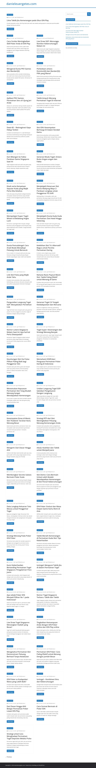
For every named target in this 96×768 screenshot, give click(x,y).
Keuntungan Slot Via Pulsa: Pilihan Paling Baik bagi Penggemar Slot (18, 361)
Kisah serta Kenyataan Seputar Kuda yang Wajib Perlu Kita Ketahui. (17, 188)
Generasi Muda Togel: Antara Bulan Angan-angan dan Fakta (49, 159)
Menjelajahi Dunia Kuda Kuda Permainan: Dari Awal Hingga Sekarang (49, 218)
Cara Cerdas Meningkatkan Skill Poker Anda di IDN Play (18, 42)
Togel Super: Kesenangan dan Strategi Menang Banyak (49, 330)
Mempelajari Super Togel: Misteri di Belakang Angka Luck (18, 218)
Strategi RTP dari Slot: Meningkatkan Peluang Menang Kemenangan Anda (48, 420)
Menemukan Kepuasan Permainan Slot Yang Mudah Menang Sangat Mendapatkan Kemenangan (19, 392)
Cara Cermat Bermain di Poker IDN (47, 707)
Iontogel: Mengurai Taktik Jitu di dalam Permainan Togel (49, 566)
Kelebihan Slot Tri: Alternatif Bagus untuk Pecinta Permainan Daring (48, 247)
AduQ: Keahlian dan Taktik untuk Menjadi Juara (48, 448)
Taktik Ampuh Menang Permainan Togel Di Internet (49, 99)
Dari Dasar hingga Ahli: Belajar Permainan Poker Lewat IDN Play (17, 708)
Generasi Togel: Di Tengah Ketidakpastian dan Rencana (49, 303)
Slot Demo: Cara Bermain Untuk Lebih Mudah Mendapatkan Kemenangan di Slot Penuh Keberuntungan (49, 478)
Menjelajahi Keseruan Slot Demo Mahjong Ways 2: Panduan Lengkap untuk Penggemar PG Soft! (48, 189)
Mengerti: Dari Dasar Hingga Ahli (19, 448)
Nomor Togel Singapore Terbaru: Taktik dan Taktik (48, 596)
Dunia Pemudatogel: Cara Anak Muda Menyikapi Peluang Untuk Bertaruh (18, 247)
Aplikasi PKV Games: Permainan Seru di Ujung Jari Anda (19, 100)
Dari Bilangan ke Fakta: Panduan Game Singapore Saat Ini (18, 159)
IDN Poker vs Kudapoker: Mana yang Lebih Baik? (17, 680)
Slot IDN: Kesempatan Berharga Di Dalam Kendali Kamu (48, 129)
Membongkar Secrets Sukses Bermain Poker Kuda (19, 475)
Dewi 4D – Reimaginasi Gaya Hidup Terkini (19, 128)
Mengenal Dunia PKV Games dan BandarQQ (19, 69)
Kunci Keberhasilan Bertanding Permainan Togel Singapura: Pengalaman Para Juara (19, 568)
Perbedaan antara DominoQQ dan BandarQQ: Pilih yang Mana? (48, 71)
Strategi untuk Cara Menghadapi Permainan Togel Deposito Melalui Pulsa (19, 736)
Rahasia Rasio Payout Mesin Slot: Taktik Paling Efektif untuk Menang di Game (49, 277)
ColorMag (34, 765)
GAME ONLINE (10, 14)
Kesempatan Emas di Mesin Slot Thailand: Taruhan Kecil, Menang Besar (19, 420)
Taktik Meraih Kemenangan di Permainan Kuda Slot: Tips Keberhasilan (49, 538)
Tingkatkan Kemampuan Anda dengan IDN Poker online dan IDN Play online (48, 624)
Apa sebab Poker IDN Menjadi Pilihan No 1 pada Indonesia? (18, 597)
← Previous (8, 757)
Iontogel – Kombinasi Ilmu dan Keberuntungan (48, 680)
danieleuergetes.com (21, 4)
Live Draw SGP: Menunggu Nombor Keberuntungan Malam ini (48, 43)
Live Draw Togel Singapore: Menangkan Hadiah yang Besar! (18, 624)
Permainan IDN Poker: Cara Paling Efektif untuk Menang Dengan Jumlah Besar (49, 654)
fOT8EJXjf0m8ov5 (19, 17)
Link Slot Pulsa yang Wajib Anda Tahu (18, 276)
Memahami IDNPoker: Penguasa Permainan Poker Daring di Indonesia (48, 361)
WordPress (41, 765)
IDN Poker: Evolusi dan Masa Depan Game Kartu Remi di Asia (49, 508)
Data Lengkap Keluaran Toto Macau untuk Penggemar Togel (19, 508)
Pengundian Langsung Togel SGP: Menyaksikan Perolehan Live (19, 304)
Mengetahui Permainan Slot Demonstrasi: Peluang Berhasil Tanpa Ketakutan (19, 654)
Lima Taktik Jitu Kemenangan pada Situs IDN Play (28, 20)
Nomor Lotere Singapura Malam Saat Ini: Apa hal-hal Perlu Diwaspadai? (18, 332)
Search (89, 14)
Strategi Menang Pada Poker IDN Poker (19, 537)
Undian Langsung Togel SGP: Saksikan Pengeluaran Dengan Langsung (49, 390)
